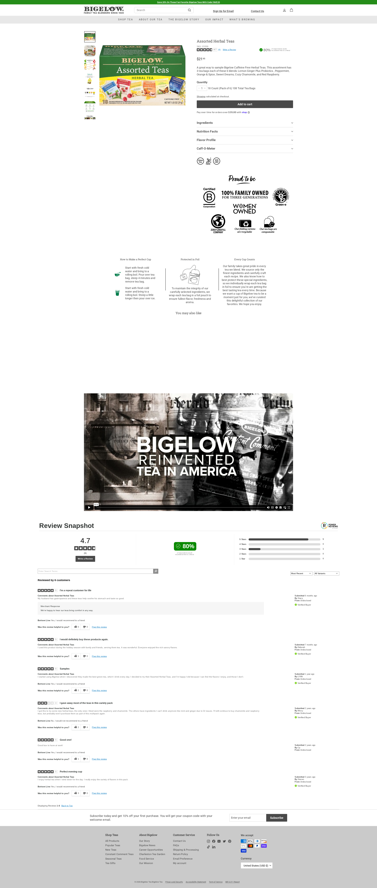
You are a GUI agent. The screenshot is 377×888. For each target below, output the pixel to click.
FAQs (176, 845)
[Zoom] (142, 75)
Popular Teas (112, 845)
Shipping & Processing (186, 849)
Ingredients (205, 123)
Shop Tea (125, 19)
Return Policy (180, 854)
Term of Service (216, 882)
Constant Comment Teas (119, 854)
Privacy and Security (174, 882)
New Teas (110, 849)
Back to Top (67, 806)
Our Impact (214, 19)
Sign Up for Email (223, 11)
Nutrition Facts (207, 131)
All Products (112, 840)
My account (179, 863)
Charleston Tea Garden (152, 854)
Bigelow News (147, 845)
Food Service (146, 858)
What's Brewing (242, 19)
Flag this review (99, 627)
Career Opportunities (151, 849)
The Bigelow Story (183, 19)
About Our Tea (151, 19)
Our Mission (146, 863)
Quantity (202, 82)
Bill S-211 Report (232, 882)
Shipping (201, 96)
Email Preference (182, 858)
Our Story (144, 840)
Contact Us (257, 11)
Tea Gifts (110, 863)
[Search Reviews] (155, 571)
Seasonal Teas (113, 858)
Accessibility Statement (196, 882)
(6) (219, 50)
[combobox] (164, 10)
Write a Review (229, 50)
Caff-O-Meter (206, 148)
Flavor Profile (206, 140)
